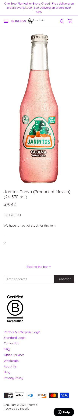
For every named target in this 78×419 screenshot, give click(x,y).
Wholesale (11, 361)
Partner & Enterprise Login (22, 332)
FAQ (6, 349)
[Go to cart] (70, 21)
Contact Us (11, 343)
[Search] (62, 21)
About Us (10, 366)
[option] (39, 109)
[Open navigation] (6, 21)
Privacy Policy (13, 378)
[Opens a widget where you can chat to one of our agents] (63, 412)
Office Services (14, 355)
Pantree (32, 405)
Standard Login (14, 338)
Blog (7, 372)
